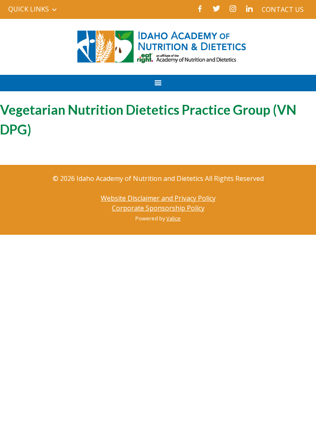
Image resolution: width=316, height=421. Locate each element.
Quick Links (28, 9)
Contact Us (283, 9)
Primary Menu (158, 87)
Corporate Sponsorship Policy (158, 208)
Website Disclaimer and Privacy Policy (158, 198)
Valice (173, 218)
